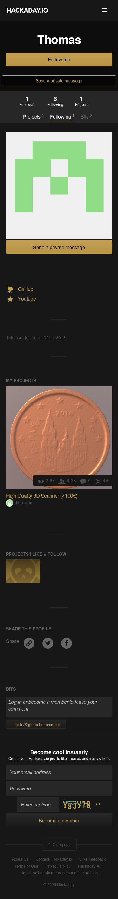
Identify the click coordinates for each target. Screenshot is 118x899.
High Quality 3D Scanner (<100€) (41, 495)
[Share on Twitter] (48, 640)
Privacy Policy (58, 866)
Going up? (60, 844)
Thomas (23, 502)
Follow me (59, 59)
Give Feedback (92, 859)
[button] (104, 10)
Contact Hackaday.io (54, 859)
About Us (20, 859)
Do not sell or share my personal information (59, 872)
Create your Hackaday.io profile (34, 758)
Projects (33, 116)
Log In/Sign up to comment (36, 724)
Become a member (59, 820)
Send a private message (59, 80)
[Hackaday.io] (27, 10)
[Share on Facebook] (66, 640)
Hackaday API (90, 866)
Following (62, 116)
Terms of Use (26, 866)
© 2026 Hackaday (59, 884)
